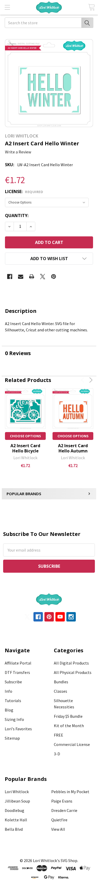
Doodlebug (14, 810)
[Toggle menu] (7, 7)
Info (8, 691)
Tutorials (13, 700)
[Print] (31, 276)
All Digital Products (71, 663)
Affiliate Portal (18, 663)
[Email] (20, 276)
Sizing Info (14, 719)
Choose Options (25, 436)
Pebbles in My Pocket (70, 791)
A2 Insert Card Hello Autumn (73, 448)
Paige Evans (61, 801)
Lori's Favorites (18, 728)
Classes (60, 691)
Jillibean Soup (17, 801)
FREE (58, 735)
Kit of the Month (69, 725)
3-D (57, 753)
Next (90, 380)
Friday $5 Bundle (68, 716)
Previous (83, 380)
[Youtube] (60, 616)
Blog (9, 710)
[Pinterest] (53, 276)
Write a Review (18, 151)
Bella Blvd (14, 829)
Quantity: (16, 215)
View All (58, 829)
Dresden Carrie (64, 810)
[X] (42, 276)
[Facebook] (9, 276)
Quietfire (59, 819)
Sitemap (12, 738)
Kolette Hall (16, 819)
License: (24, 191)
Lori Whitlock (17, 791)
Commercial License (72, 744)
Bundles (61, 681)
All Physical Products (72, 672)
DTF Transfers (17, 672)
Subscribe (13, 681)
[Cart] (91, 7)
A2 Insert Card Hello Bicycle (25, 448)
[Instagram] (71, 616)
